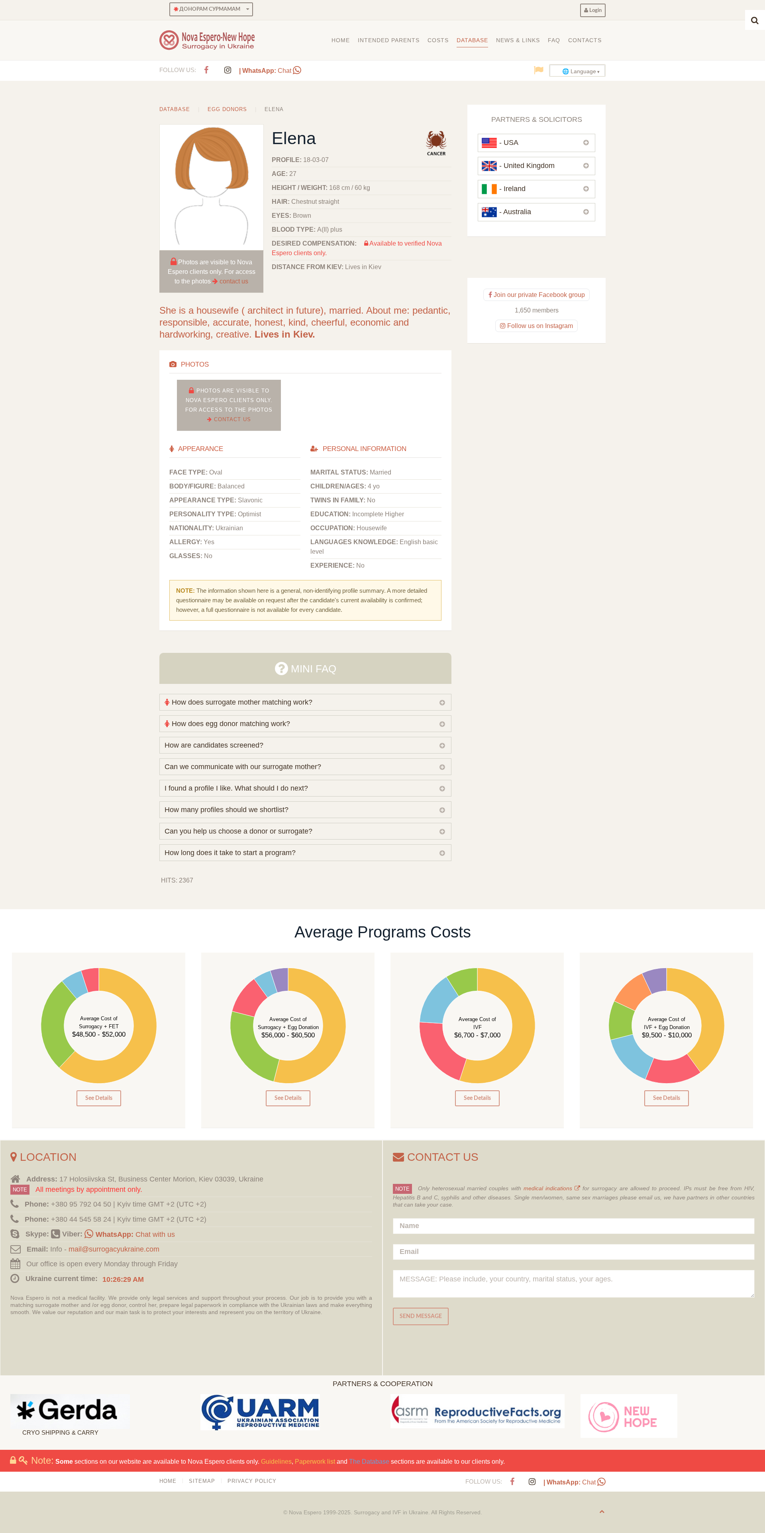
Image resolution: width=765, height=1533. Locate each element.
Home (341, 40)
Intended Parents (389, 40)
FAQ (554, 40)
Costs (438, 40)
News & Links (518, 40)
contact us (234, 281)
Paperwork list (315, 1461)
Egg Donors (227, 109)
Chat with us (135, 1234)
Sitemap (202, 1481)
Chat (266, 70)
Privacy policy (252, 1481)
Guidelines (276, 1461)
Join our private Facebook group (538, 294)
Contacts (585, 40)
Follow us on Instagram (539, 325)
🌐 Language (579, 71)
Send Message (421, 1316)
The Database (369, 1461)
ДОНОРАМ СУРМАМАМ (209, 9)
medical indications (549, 1188)
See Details (98, 1098)
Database (472, 40)
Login (595, 10)
